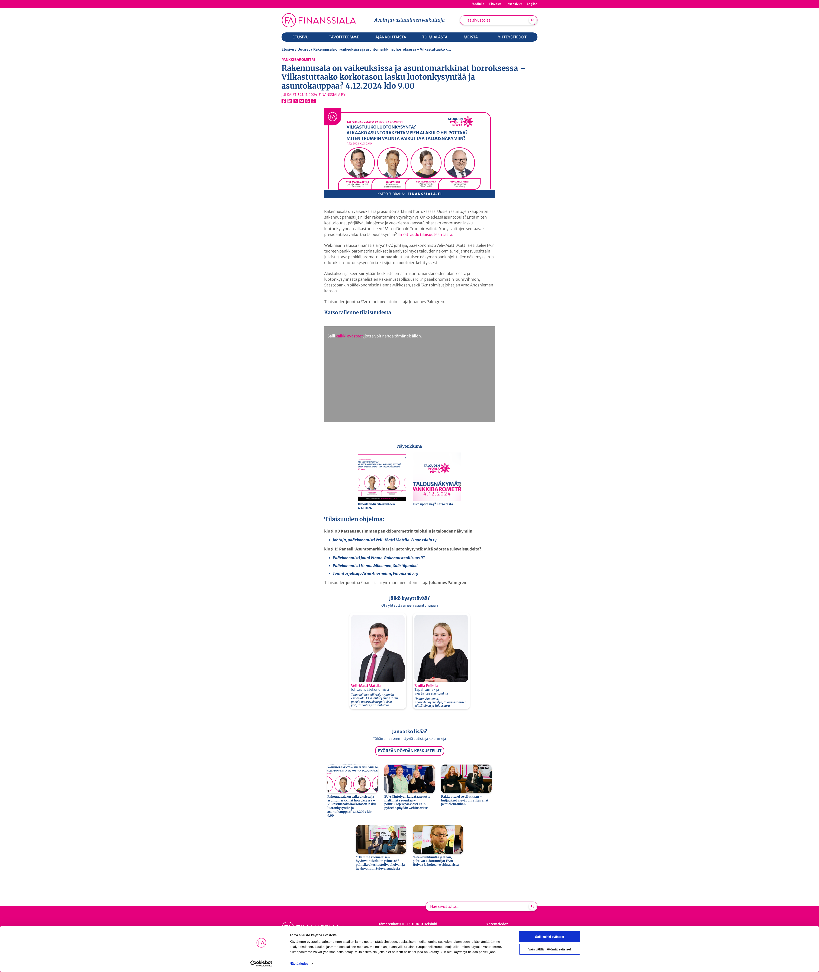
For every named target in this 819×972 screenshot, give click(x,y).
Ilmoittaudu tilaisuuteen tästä (425, 234)
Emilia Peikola (426, 685)
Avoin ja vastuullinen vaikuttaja (409, 20)
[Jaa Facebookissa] (284, 101)
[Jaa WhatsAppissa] (313, 101)
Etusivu (288, 49)
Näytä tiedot (299, 963)
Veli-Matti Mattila (366, 685)
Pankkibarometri (298, 59)
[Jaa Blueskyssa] (301, 101)
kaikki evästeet (349, 336)
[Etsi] (532, 20)
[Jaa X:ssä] (295, 101)
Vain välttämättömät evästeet (549, 949)
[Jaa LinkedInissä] (290, 101)
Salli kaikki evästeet (549, 936)
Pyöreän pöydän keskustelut (409, 750)
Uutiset (304, 49)
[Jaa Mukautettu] (307, 101)
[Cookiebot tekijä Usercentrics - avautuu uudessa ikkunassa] (261, 963)
